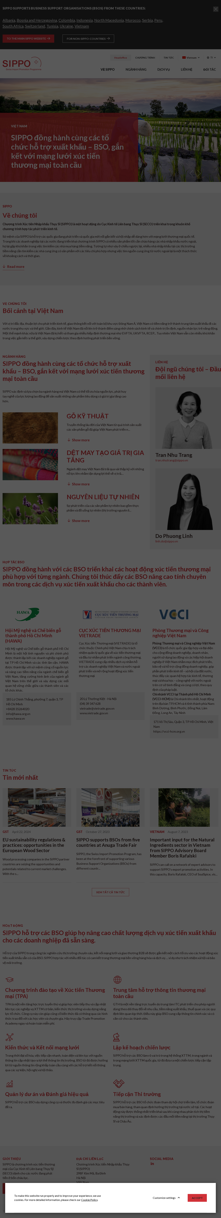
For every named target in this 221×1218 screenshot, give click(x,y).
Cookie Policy (89, 1199)
